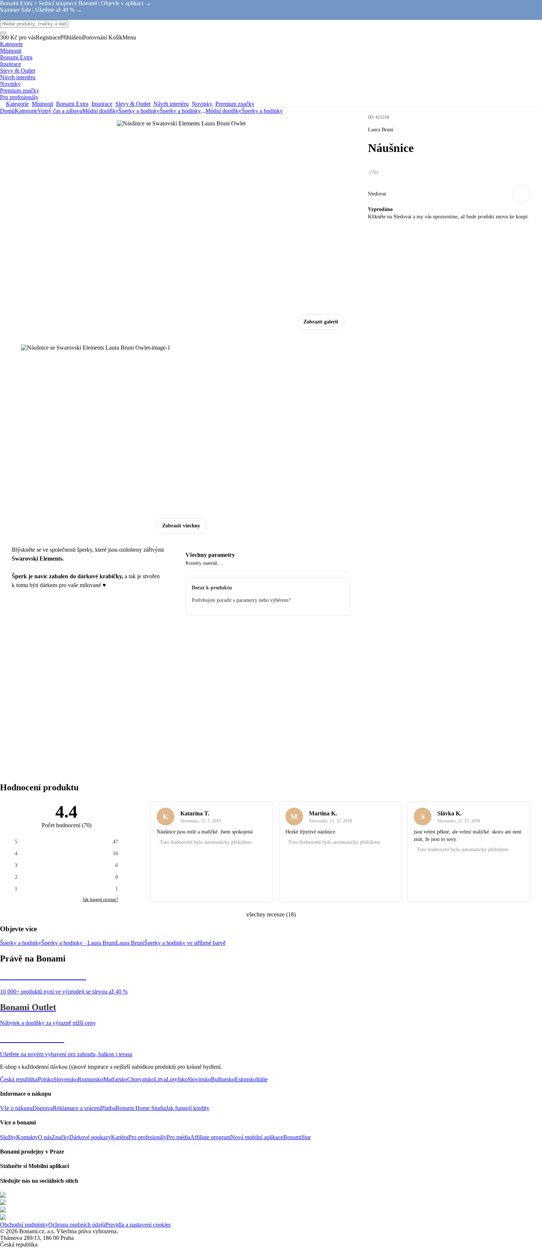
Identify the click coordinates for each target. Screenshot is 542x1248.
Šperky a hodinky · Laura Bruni (78, 943)
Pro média (178, 1137)
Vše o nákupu (16, 1108)
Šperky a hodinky (180, 111)
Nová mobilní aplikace (256, 1137)
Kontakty (27, 1137)
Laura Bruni (130, 943)
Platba (108, 1108)
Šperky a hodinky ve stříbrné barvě (185, 943)
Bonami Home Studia (140, 1108)
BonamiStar (297, 1137)
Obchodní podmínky (24, 1224)
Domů (7, 111)
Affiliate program (210, 1137)
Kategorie (26, 111)
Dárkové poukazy (90, 1137)
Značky (60, 1137)
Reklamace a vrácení (77, 1108)
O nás (45, 1137)
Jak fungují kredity (187, 1108)
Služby (8, 1137)
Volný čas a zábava (60, 111)
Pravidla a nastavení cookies (138, 1224)
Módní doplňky (100, 111)
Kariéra (119, 1137)
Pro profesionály (147, 1137)
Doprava (42, 1108)
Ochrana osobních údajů (76, 1224)
